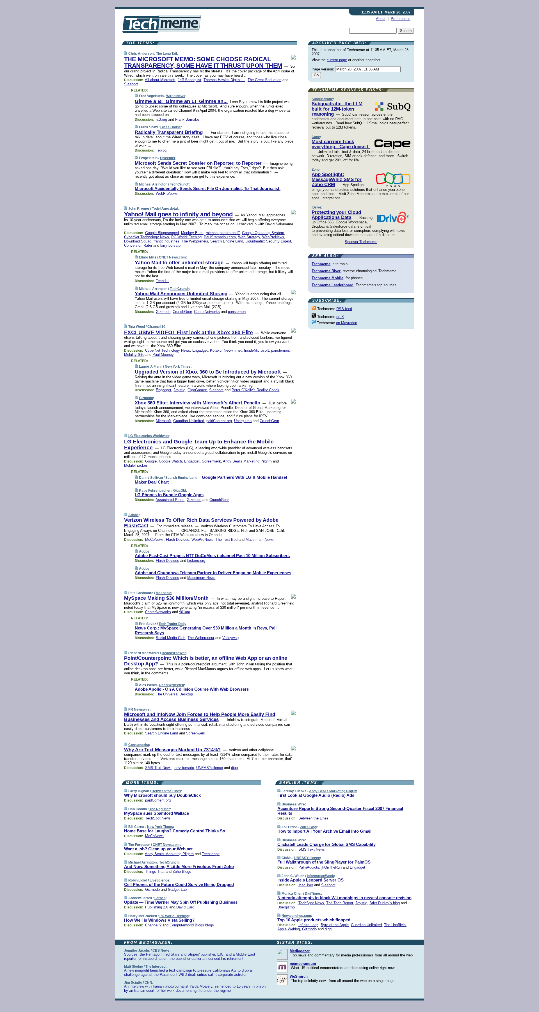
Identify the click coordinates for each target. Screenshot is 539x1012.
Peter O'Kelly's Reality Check (255, 390)
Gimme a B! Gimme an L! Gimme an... (181, 101)
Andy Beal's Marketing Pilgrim (247, 461)
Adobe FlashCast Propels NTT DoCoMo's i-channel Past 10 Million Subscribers (212, 555)
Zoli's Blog (308, 827)
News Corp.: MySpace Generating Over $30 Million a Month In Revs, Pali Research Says (206, 630)
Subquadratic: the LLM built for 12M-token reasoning (337, 109)
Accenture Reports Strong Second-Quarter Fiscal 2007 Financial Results (340, 811)
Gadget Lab (177, 889)
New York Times (178, 366)
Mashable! (164, 593)
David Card (185, 907)
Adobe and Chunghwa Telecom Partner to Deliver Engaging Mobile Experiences (213, 572)
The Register (159, 809)
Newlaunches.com (296, 915)
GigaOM (179, 490)
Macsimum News (260, 539)
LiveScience (159, 880)
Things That (155, 871)
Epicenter (167, 158)
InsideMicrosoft (256, 350)
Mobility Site (134, 354)
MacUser (305, 885)
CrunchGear (182, 312)
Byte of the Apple (335, 925)
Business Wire (293, 804)
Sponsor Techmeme (361, 242)
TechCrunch (179, 184)
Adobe (133, 515)
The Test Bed (226, 539)
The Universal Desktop (174, 694)
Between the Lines (166, 791)
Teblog (161, 150)
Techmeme (321, 264)
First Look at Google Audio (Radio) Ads (315, 795)
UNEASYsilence (209, 768)
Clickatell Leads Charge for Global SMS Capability (326, 844)
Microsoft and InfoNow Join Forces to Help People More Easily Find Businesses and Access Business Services (199, 717)
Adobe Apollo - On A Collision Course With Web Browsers (192, 689)
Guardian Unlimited (188, 421)
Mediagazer (300, 951)
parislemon (237, 312)
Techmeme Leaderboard (332, 285)
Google (151, 461)
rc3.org (161, 119)
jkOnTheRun (331, 867)
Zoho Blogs (182, 871)
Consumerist (138, 745)
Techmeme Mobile (327, 278)
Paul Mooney (163, 354)
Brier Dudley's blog (384, 903)
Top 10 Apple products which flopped (313, 919)
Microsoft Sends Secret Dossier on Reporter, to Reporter (198, 163)
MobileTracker (135, 465)
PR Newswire (139, 709)
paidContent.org (219, 421)
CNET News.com (172, 257)
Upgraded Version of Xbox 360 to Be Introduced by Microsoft (208, 372)
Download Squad (137, 241)
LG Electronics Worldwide (148, 436)
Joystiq (179, 390)
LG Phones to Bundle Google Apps (169, 494)
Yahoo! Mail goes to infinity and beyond (178, 214)
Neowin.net (233, 350)
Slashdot (131, 84)
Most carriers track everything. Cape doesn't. (341, 144)
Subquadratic (322, 99)
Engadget (200, 350)
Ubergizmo (243, 421)
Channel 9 (153, 925)
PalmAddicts (308, 867)
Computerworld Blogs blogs (192, 925)
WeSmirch (299, 976)
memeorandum (303, 963)
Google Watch (170, 461)
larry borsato (170, 245)
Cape (316, 137)
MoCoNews (154, 539)
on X (340, 317)
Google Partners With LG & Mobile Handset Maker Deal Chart (211, 479)
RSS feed (344, 309)
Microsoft (163, 421)
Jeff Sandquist (189, 80)
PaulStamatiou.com (220, 237)
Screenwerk (211, 461)
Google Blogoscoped (162, 233)
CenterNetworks (207, 312)
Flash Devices (177, 539)
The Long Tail (166, 53)
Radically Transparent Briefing (169, 132)
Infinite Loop (308, 925)
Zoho (315, 169)
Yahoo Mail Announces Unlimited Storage (181, 293)
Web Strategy (249, 237)
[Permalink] (125, 53)
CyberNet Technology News (146, 237)
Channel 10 (156, 326)
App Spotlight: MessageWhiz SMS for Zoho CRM (337, 179)
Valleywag (230, 638)
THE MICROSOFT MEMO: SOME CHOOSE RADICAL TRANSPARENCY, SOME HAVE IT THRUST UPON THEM (203, 62)
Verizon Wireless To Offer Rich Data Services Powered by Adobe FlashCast (201, 522)
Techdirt (162, 281)
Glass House (170, 127)
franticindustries (166, 241)
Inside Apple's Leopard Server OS (310, 880)
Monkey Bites (192, 233)
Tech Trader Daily (172, 624)
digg (234, 768)
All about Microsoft (160, 80)
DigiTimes (313, 893)
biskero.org (196, 560)
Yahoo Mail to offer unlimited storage (179, 262)
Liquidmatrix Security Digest (268, 241)
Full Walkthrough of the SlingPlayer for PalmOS (324, 862)
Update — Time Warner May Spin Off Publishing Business (180, 902)
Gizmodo (163, 312)
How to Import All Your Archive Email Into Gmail (324, 831)
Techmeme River (326, 271)
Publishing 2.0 (156, 907)
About (380, 19)
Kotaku (215, 350)
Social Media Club (170, 638)
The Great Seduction (264, 80)
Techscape (211, 854)
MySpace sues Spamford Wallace (156, 813)
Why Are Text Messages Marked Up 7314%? (172, 749)
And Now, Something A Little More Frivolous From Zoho (179, 866)
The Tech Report (339, 903)
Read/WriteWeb (174, 653)
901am (184, 612)
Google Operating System (263, 233)
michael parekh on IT (223, 233)
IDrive (316, 207)
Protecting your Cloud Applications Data (336, 215)
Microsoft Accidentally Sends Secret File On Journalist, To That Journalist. (207, 188)
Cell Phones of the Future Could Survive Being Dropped (179, 884)
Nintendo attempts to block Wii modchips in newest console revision (344, 897)
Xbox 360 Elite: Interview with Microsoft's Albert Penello (197, 403)
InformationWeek (320, 876)
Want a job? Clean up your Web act (158, 848)
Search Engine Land (226, 241)
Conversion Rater (138, 245)
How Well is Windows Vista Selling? (159, 920)
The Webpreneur (195, 241)
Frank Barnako (187, 119)
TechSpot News (158, 818)
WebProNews (167, 193)
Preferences (400, 19)
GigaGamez (197, 390)
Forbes (160, 898)
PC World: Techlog (186, 237)
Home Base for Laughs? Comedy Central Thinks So (174, 830)
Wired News (175, 96)
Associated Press (170, 500)
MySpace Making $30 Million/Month (166, 598)
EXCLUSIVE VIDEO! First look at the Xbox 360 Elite (188, 332)
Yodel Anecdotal (165, 208)
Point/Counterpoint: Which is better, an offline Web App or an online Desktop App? (205, 661)
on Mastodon (346, 323)
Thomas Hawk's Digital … (224, 80)
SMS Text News (158, 768)
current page (337, 60)
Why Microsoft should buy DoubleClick (162, 795)
